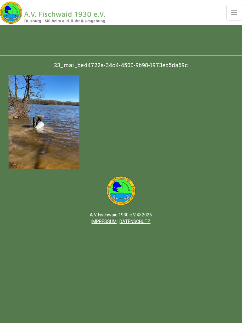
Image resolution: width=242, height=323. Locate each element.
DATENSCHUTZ (134, 221)
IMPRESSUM (104, 221)
